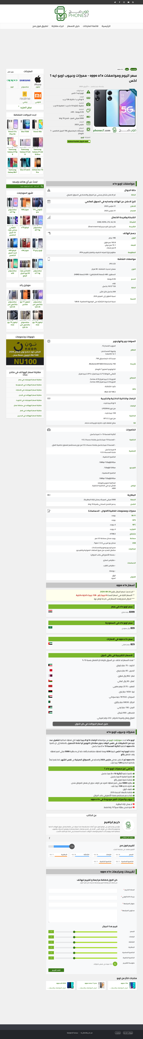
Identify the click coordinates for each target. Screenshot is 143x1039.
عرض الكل (10, 72)
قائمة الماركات (90, 26)
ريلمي (25, 102)
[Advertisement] (71, 48)
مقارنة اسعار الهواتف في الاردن (30, 395)
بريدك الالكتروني (128, 897)
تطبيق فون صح (40, 26)
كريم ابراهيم (94, 86)
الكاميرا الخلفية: (129, 958)
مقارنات (117, 1033)
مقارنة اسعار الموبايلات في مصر (30, 379)
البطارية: (131, 947)
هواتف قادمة (128, 1033)
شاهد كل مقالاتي (127, 837)
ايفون (38, 86)
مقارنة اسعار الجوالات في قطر (31, 410)
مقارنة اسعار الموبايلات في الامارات (29, 390)
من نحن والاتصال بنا (87, 1032)
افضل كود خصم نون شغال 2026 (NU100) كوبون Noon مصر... (25, 353)
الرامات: (132, 937)
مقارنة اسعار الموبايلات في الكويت (29, 400)
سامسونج (25, 86)
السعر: (132, 931)
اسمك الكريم (129, 890)
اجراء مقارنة (58, 26)
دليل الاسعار (73, 26)
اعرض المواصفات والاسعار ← (118, 987)
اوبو (127, 69)
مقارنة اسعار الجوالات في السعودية (29, 384)
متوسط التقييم (129, 963)
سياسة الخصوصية (72, 1032)
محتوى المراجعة (128, 910)
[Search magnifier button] (42, 186)
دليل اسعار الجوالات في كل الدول (91, 724)
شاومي (38, 102)
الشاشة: (131, 942)
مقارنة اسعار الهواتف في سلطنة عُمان (28, 405)
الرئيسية (106, 26)
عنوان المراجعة (129, 903)
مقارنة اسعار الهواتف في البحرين (29, 415)
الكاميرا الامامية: (128, 952)
